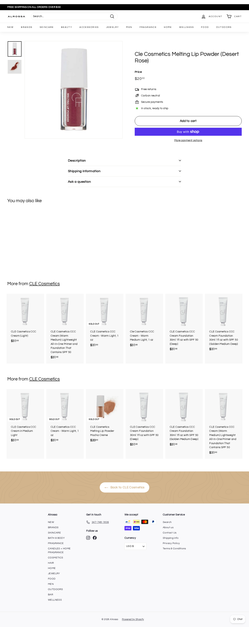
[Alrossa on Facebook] (95, 538)
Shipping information (84, 171)
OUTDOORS (224, 27)
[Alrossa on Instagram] (88, 538)
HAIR (51, 563)
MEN (129, 27)
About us (168, 527)
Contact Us (170, 532)
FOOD (205, 27)
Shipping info (170, 538)
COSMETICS (55, 557)
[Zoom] (73, 89)
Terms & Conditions (174, 548)
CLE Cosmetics (44, 283)
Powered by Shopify (133, 619)
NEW (10, 27)
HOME (168, 27)
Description (77, 160)
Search (167, 522)
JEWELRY (112, 27)
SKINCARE (47, 27)
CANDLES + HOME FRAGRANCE (59, 550)
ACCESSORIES (89, 27)
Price (138, 71)
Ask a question (79, 181)
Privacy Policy (171, 543)
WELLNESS (186, 27)
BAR (50, 594)
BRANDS (26, 27)
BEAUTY (66, 27)
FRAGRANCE (148, 27)
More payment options (188, 140)
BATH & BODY (56, 538)
